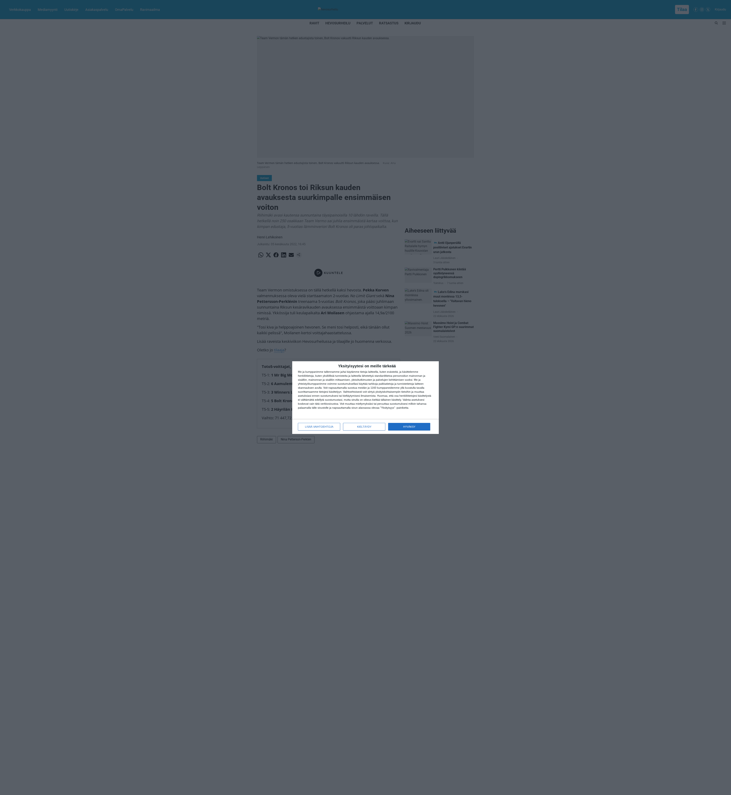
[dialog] (365, 397)
